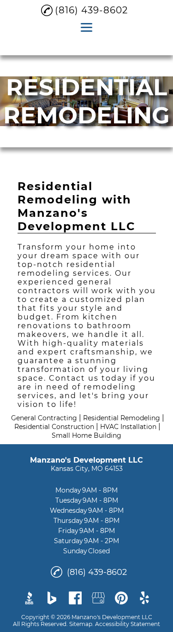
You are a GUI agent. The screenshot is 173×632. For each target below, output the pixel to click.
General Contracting (44, 418)
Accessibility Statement (127, 623)
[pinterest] (121, 597)
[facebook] (75, 597)
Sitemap (80, 623)
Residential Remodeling (121, 418)
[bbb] (29, 597)
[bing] (52, 597)
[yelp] (144, 597)
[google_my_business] (98, 597)
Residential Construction (54, 427)
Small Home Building (86, 435)
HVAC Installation (128, 427)
